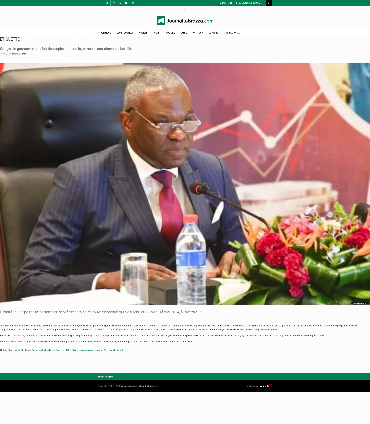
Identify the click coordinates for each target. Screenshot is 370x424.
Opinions (198, 33)
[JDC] (185, 20)
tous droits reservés (149, 386)
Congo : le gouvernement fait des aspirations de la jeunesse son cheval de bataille (66, 49)
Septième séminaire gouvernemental (86, 350)
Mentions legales (105, 377)
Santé (184, 33)
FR (185, 10)
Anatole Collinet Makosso (43, 350)
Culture (170, 33)
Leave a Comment (115, 350)
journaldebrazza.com (130, 386)
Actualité (16, 350)
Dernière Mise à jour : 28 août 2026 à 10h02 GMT (241, 3)
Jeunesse (60, 350)
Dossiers (213, 33)
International (232, 33)
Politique (105, 33)
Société (143, 33)
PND (67, 350)
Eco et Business (125, 33)
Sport (156, 33)
